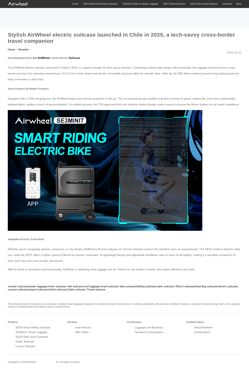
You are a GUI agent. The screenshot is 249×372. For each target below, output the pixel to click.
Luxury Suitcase (25, 346)
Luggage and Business (149, 327)
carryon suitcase (18, 289)
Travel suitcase (96, 289)
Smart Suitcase (46, 361)
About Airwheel (203, 327)
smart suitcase (109, 286)
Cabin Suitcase (25, 341)
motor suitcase (57, 286)
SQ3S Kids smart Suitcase (204, 4)
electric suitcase (228, 286)
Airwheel (227, 4)
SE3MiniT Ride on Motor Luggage (140, 4)
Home (75, 4)
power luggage (38, 286)
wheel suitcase (57, 289)
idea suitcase (128, 286)
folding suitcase (146, 286)
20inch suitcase (185, 286)
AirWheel (44, 57)
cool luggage (91, 286)
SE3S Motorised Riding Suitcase (100, 4)
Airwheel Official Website (226, 359)
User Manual (83, 327)
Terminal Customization (149, 332)
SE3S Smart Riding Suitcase (33, 327)
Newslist (23, 49)
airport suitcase (38, 289)
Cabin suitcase (76, 289)
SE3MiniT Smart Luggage (31, 332)
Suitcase (74, 57)
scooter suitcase (18, 286)
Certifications (202, 332)
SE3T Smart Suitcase (174, 4)
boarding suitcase (206, 286)
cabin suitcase (165, 286)
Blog (238, 4)
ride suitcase (75, 286)
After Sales (82, 332)
